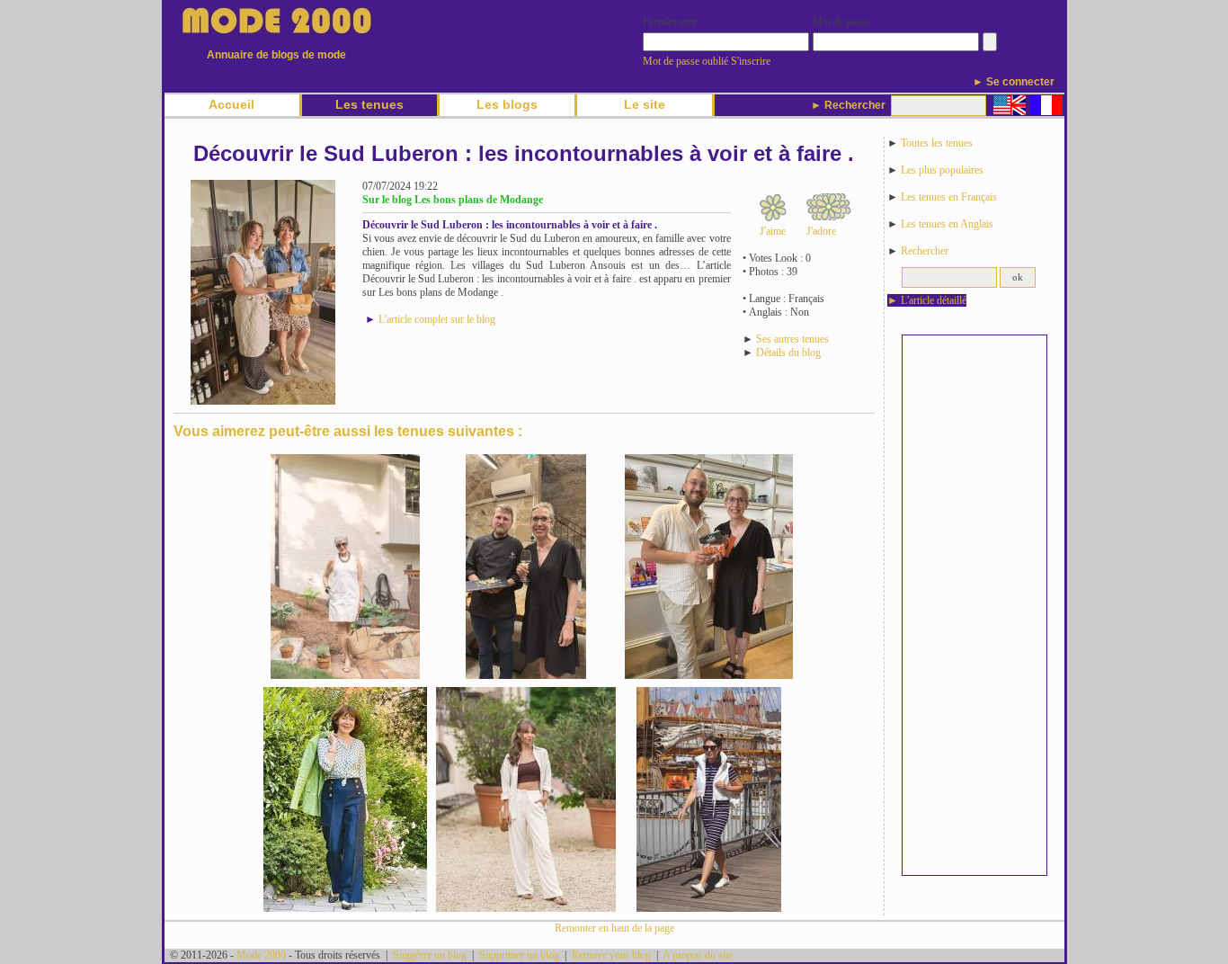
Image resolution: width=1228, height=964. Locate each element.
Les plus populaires (942, 170)
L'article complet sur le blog (436, 319)
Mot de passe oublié (685, 61)
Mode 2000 (261, 955)
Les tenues (369, 104)
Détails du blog (788, 352)
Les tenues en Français (949, 197)
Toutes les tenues (937, 143)
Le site (644, 104)
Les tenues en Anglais (947, 224)
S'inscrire (750, 61)
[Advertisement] (974, 605)
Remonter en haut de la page (614, 928)
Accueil (231, 104)
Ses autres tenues (792, 339)
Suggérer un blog (430, 955)
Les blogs (507, 104)
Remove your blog (611, 955)
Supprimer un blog (519, 955)
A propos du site (698, 955)
